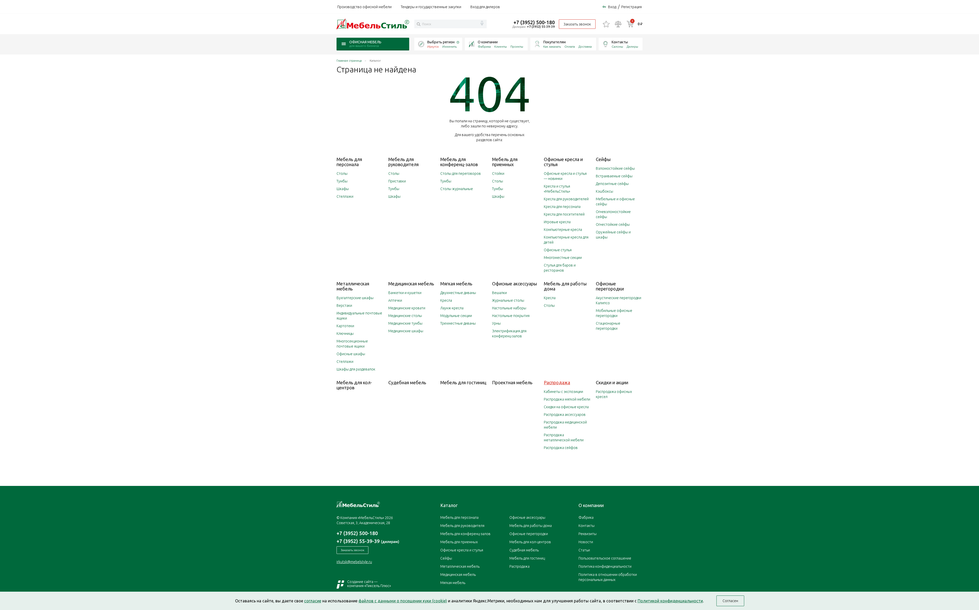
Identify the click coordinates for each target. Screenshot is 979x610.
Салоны (617, 46)
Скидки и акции (612, 382)
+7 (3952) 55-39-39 (541, 26)
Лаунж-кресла (451, 308)
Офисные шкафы (351, 354)
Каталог (449, 505)
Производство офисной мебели (364, 7)
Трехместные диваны (458, 323)
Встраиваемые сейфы (614, 176)
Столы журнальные (456, 189)
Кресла (446, 300)
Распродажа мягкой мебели (567, 399)
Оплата (569, 46)
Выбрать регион (441, 42)
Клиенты (500, 46)
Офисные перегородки (610, 286)
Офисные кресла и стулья (461, 550)
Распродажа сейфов (561, 448)
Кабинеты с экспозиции (563, 392)
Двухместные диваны (458, 293)
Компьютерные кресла (563, 230)
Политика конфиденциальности (605, 566)
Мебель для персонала (349, 162)
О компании (488, 42)
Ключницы (345, 333)
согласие (312, 601)
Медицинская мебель (411, 283)
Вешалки (499, 293)
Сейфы (603, 159)
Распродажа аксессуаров (565, 415)
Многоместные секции (563, 258)
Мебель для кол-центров (354, 385)
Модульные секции (456, 316)
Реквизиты (587, 534)
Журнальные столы (508, 300)
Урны (496, 323)
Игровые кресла (557, 222)
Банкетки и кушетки (404, 293)
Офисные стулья (558, 250)
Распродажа (557, 382)
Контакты (620, 42)
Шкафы (343, 189)
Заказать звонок (577, 24)
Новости (585, 542)
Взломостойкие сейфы (615, 168)
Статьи (584, 550)
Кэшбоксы (604, 191)
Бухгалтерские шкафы (355, 298)
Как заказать (552, 46)
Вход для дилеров (485, 7)
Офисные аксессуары (514, 283)
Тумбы (342, 181)
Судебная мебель (407, 382)
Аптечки (395, 300)
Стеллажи (345, 196)
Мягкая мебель (456, 283)
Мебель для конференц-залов (459, 162)
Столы (342, 173)
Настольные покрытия (511, 316)
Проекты (516, 46)
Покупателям (554, 42)
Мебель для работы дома (530, 526)
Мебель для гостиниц (463, 382)
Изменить (449, 46)
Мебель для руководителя (403, 162)
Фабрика (484, 46)
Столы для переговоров (460, 173)
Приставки (397, 181)
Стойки (498, 173)
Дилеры (632, 46)
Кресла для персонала (562, 207)
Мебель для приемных (505, 162)
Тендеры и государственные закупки (431, 7)
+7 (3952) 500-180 (534, 22)
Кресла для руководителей (566, 199)
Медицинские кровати (406, 308)
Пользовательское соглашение (604, 558)
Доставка (585, 46)
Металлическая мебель (460, 566)
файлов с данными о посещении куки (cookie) (402, 601)
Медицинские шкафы (405, 331)
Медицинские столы (405, 316)
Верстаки (344, 305)
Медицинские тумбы (405, 323)
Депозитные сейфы (612, 184)
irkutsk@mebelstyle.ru (354, 562)
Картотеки (345, 326)
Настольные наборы (509, 308)
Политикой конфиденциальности (670, 601)
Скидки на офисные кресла (566, 407)
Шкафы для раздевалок (356, 369)
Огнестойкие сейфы (613, 224)
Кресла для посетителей (564, 214)
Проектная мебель (512, 382)
